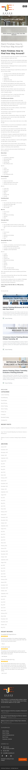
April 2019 (3, 607)
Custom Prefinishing (5, 394)
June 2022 (3, 500)
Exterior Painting (4, 406)
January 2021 (3, 548)
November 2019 (4, 588)
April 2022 (3, 506)
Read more (4, 389)
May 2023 (3, 469)
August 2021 (3, 528)
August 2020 (3, 562)
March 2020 (3, 576)
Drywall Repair (4, 400)
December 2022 (4, 483)
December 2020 (4, 551)
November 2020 (4, 554)
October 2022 (4, 489)
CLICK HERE (23, 759)
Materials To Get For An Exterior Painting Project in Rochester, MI (13, 438)
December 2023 (4, 449)
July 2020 (3, 565)
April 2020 (3, 573)
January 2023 (3, 480)
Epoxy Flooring (4, 403)
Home (2, 22)
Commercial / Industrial (7, 739)
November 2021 (4, 520)
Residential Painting (5, 417)
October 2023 (4, 455)
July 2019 (3, 599)
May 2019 (3, 604)
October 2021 (4, 523)
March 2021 (3, 542)
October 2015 (4, 624)
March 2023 (3, 475)
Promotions (3, 414)
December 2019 (4, 585)
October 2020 (4, 556)
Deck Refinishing (4, 397)
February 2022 (4, 511)
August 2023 (3, 461)
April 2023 (3, 472)
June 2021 (3, 534)
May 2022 (3, 503)
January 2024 (3, 446)
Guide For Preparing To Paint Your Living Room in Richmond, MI (14, 427)
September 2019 (4, 593)
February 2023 (4, 477)
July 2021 (3, 531)
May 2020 (3, 571)
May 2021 (3, 537)
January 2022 (3, 514)
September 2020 (4, 559)
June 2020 (3, 568)
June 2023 (3, 466)
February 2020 (4, 579)
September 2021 (4, 525)
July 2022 (3, 497)
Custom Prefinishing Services (8, 735)
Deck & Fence (5, 737)
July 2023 (3, 463)
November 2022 (4, 486)
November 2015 (4, 621)
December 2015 (4, 619)
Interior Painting (4, 408)
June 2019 (3, 602)
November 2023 (4, 452)
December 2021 (4, 517)
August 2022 (3, 494)
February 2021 (4, 545)
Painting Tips (3, 411)
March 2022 (3, 508)
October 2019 (4, 590)
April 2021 (3, 540)
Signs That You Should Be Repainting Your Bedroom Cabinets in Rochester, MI (14, 432)
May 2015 (3, 627)
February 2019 (4, 613)
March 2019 (3, 610)
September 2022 (4, 492)
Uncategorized (4, 420)
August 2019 (3, 596)
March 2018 (3, 616)
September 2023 (4, 458)
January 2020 (3, 582)
